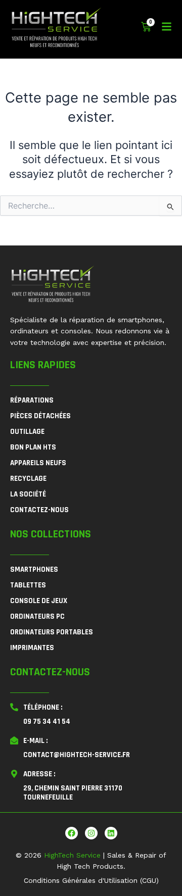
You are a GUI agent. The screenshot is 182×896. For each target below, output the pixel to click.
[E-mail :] (14, 740)
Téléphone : (42, 707)
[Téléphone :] (14, 707)
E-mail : (35, 740)
